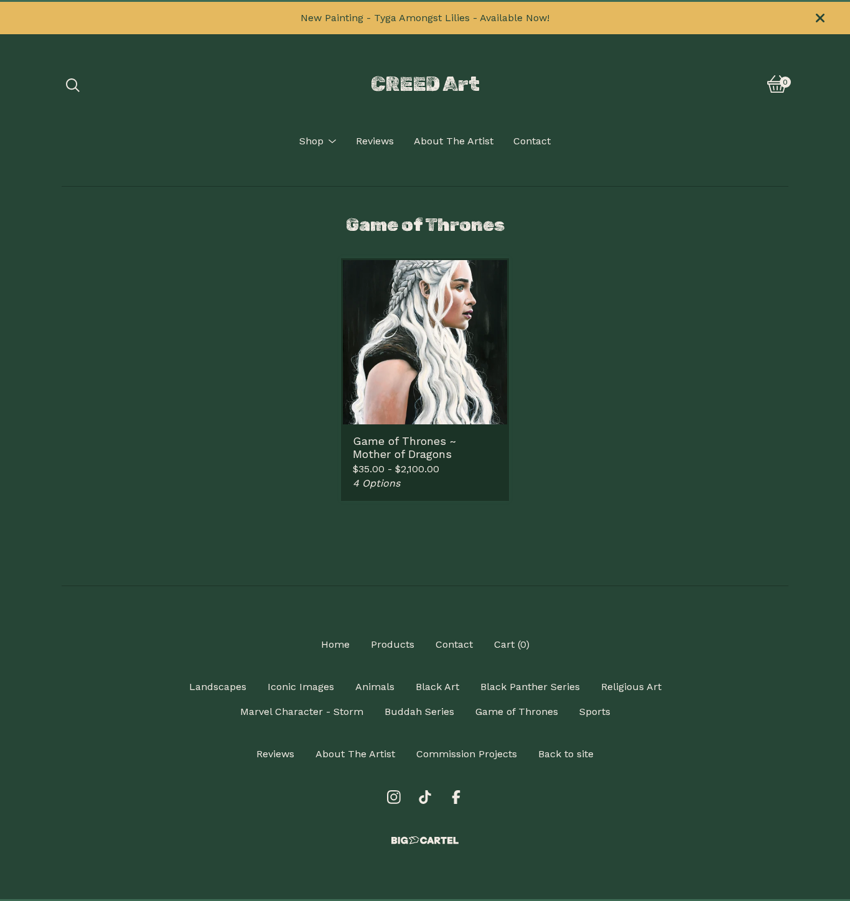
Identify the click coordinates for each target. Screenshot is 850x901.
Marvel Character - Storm (301, 711)
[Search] (73, 84)
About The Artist (453, 141)
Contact (532, 141)
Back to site (566, 754)
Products (392, 644)
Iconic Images (301, 687)
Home (335, 644)
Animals (375, 687)
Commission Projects (466, 754)
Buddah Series (419, 711)
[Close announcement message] (820, 18)
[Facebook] (456, 797)
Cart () (512, 644)
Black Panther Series (530, 687)
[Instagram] (394, 797)
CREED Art (425, 84)
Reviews (375, 141)
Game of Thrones (516, 711)
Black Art (437, 687)
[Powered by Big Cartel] (425, 840)
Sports (594, 711)
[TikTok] (425, 797)
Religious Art (631, 687)
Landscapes (217, 687)
